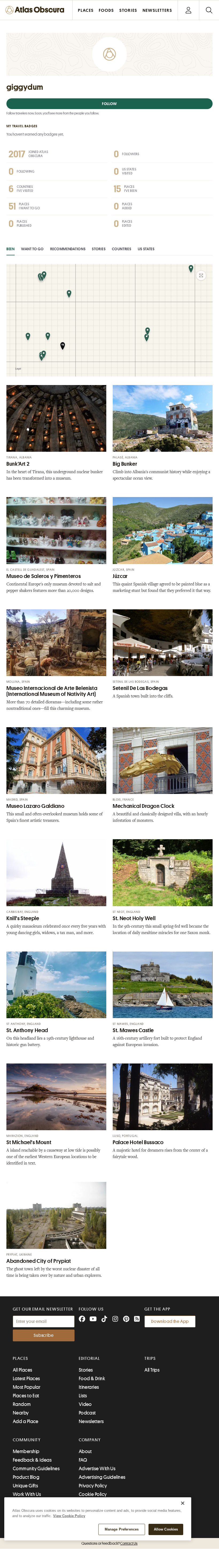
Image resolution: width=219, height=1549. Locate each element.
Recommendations (68, 249)
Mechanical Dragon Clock (144, 806)
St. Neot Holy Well (134, 918)
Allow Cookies (166, 1529)
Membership (26, 1451)
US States (146, 249)
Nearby (21, 1413)
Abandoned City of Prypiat (38, 1261)
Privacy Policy (93, 1486)
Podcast (87, 1413)
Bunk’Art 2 (17, 464)
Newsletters (91, 1421)
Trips (150, 1358)
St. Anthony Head (27, 1030)
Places (20, 1358)
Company (90, 1440)
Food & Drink (92, 1378)
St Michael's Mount (28, 1142)
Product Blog (26, 1477)
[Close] (183, 1503)
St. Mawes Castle (133, 1030)
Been (10, 249)
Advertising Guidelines (102, 1477)
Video (85, 1404)
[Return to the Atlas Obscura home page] (36, 10)
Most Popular (26, 1387)
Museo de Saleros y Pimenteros (43, 576)
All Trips (151, 1370)
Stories (98, 249)
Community (27, 1440)
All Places (22, 1370)
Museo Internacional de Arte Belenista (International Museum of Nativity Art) (51, 691)
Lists (83, 1396)
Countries (121, 249)
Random (22, 1404)
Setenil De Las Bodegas (140, 688)
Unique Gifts (25, 1486)
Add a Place (25, 1421)
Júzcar (120, 576)
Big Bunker (125, 464)
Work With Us (27, 1494)
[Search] (209, 10)
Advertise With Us (97, 1468)
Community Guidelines (36, 1468)
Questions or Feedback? (109, 1543)
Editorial (89, 1358)
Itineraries (89, 1387)
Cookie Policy (93, 1494)
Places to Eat (26, 1396)
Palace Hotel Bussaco (138, 1142)
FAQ (83, 1460)
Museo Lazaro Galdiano (35, 806)
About (85, 1451)
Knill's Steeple (22, 918)
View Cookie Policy (69, 1516)
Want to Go (32, 249)
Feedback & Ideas (32, 1460)
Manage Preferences (122, 1529)
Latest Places (26, 1378)
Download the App (170, 1321)
